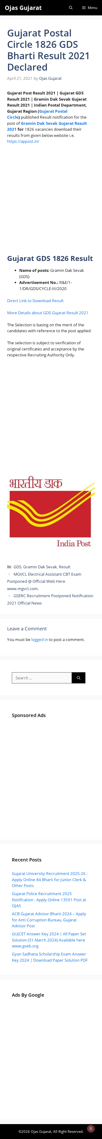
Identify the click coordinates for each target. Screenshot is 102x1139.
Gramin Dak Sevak (40, 567)
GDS (17, 567)
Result (64, 567)
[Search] (78, 678)
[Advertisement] (51, 201)
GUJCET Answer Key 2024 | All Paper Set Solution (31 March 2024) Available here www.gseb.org (49, 940)
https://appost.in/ (23, 141)
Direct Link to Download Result (35, 300)
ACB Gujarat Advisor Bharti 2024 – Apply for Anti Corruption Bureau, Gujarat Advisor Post (49, 919)
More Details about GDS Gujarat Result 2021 (47, 312)
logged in (39, 639)
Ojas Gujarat (23, 8)
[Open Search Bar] (70, 7)
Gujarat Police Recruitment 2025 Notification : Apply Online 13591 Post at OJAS (49, 899)
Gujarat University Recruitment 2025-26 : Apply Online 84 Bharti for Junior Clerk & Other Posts (50, 879)
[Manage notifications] (91, 1128)
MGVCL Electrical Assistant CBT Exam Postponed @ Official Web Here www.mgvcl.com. (44, 581)
